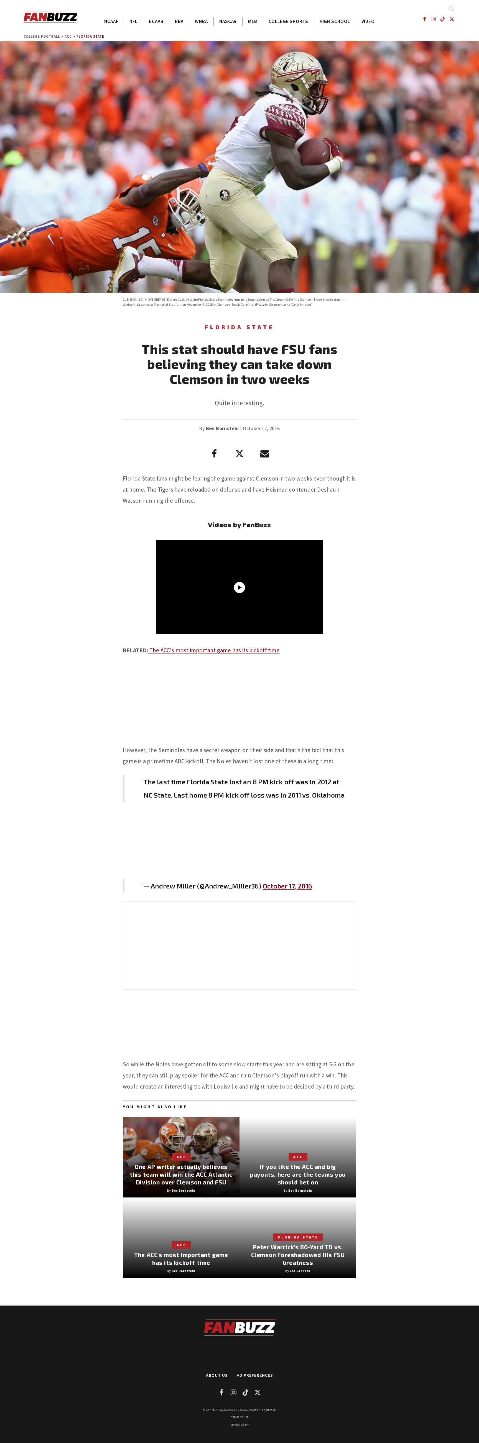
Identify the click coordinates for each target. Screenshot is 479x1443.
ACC (68, 36)
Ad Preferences (255, 1375)
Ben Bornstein (222, 428)
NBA (179, 21)
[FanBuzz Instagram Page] (433, 19)
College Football (42, 36)
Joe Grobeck (300, 1271)
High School (335, 21)
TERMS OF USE (239, 1417)
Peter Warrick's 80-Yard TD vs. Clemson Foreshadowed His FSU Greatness (298, 1254)
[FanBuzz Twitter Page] (452, 19)
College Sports (288, 21)
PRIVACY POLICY (240, 1425)
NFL (133, 21)
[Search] (451, 8)
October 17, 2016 (287, 886)
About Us (217, 1375)
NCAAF (111, 21)
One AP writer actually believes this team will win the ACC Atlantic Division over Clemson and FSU (181, 1174)
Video (368, 21)
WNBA (201, 21)
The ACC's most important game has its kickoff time (214, 650)
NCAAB (156, 21)
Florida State (90, 36)
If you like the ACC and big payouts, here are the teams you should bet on (298, 1174)
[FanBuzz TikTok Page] (442, 19)
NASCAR (228, 21)
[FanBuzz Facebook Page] (424, 19)
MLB (252, 21)
